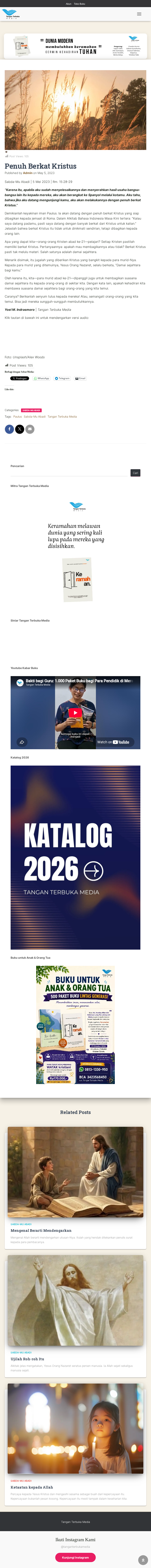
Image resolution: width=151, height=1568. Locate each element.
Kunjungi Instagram (75, 1557)
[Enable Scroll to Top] (143, 1560)
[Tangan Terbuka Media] (12, 14)
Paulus (17, 416)
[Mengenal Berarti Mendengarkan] (75, 1171)
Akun (68, 4)
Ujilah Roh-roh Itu (27, 1359)
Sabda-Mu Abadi (31, 410)
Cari (135, 473)
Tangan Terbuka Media (62, 416)
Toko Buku (79, 4)
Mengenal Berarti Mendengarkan (41, 1230)
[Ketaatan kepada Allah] (75, 1428)
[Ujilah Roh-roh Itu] (75, 1300)
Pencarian (17, 466)
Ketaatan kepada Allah (32, 1487)
